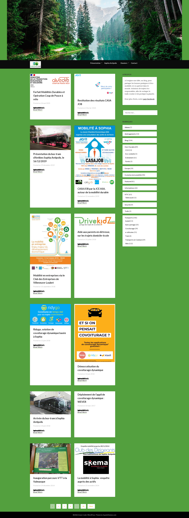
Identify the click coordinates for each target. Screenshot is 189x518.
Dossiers (124, 63)
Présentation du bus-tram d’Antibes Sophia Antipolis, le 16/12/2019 (48, 158)
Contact (134, 63)
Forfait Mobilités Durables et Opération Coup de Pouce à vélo (49, 96)
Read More (37, 110)
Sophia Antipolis (110, 63)
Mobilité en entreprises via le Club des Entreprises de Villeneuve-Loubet (49, 279)
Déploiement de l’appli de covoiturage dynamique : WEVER (91, 398)
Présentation (95, 63)
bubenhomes (38, 108)
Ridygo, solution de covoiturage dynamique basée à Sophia (49, 333)
